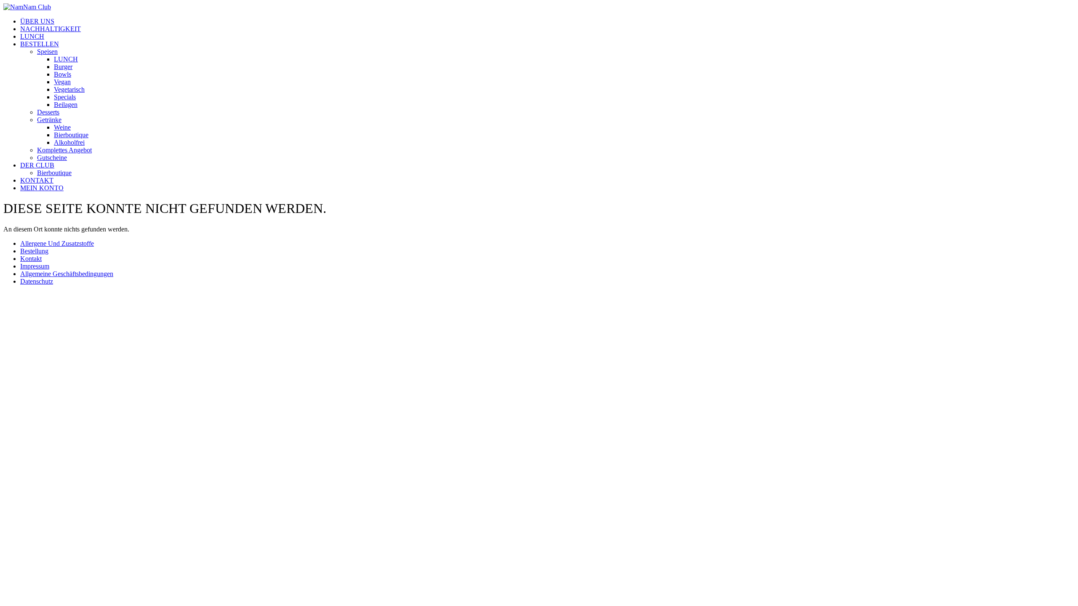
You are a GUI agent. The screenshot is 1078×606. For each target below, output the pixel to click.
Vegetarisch (69, 89)
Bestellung (34, 251)
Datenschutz (36, 281)
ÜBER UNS (37, 21)
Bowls (62, 74)
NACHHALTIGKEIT (50, 28)
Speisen (47, 51)
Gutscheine (52, 157)
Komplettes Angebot (64, 150)
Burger (63, 66)
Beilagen (65, 104)
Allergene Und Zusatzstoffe (57, 243)
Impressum (34, 266)
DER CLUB (37, 165)
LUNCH (32, 36)
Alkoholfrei (69, 142)
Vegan (62, 81)
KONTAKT (36, 180)
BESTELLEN (39, 44)
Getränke (49, 119)
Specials (65, 97)
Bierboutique (71, 134)
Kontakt (31, 258)
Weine (62, 127)
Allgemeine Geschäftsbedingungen (66, 273)
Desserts (48, 112)
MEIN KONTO (42, 187)
